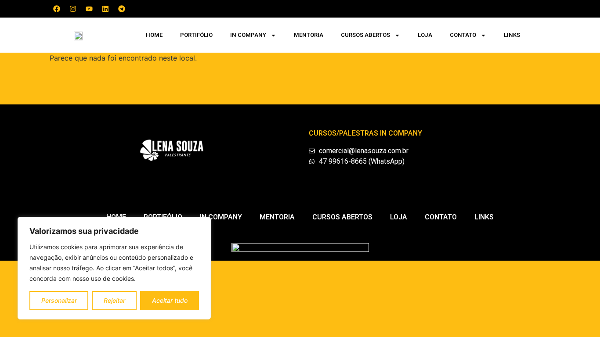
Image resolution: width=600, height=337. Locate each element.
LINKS (512, 35)
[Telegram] (122, 9)
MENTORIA (308, 35)
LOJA (425, 35)
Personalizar (59, 300)
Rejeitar (114, 300)
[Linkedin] (105, 9)
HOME (154, 35)
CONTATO (463, 35)
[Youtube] (89, 9)
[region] (114, 268)
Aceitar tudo (170, 300)
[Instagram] (73, 9)
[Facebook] (57, 9)
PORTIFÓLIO (196, 35)
